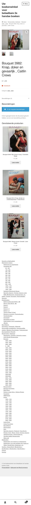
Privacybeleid (6, 467)
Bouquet (24, 22)
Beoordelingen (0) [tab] (7, 98)
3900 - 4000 (5, 23)
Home (5, 22)
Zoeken (15, 502)
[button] (27, 32)
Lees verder (15, 162)
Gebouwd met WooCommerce (19, 467)
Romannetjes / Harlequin (14, 22)
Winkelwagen (24, 501)
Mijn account (5, 502)
